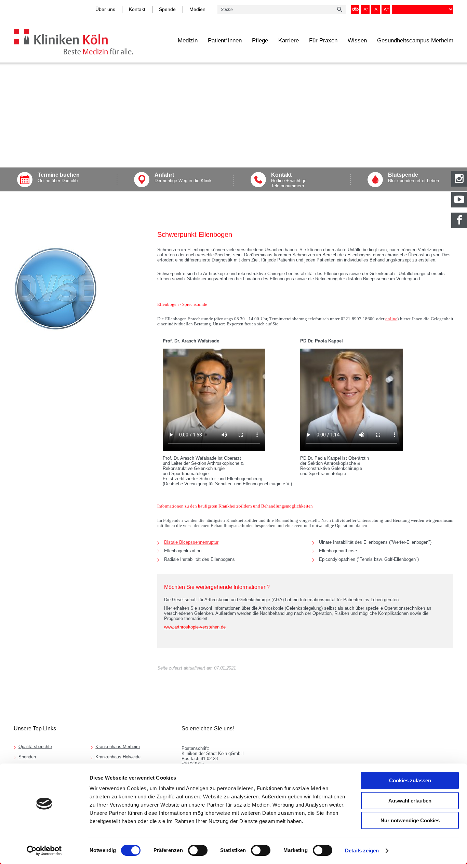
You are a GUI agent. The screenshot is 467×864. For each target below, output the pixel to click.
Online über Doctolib (59, 177)
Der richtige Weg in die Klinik (183, 177)
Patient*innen (225, 40)
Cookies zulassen (410, 780)
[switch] (198, 850)
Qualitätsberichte (35, 746)
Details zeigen (362, 850)
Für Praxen (323, 40)
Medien (197, 9)
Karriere (288, 40)
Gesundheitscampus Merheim (415, 40)
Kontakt (137, 9)
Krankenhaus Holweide (118, 756)
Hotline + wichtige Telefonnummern (288, 180)
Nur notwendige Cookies (410, 820)
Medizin (188, 40)
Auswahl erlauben (409, 801)
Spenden (27, 756)
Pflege (260, 40)
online (391, 318)
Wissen (357, 40)
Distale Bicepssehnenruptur (191, 542)
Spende (167, 9)
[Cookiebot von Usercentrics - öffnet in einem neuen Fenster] (44, 851)
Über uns (105, 9)
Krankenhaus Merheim (117, 746)
